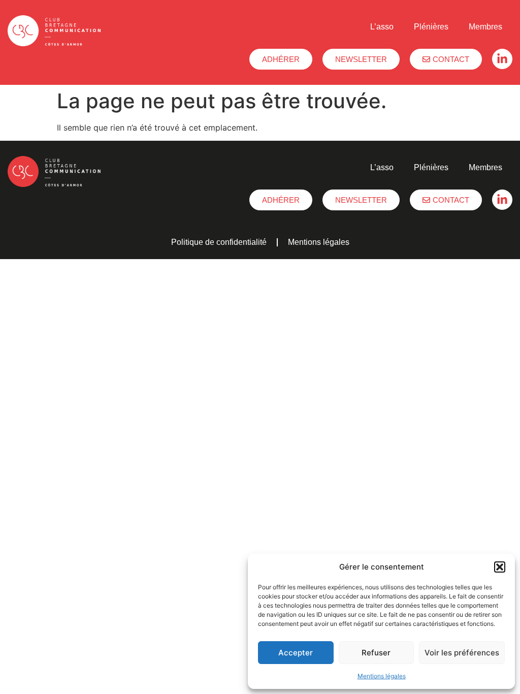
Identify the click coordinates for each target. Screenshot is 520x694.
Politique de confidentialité (219, 242)
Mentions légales (382, 676)
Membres (485, 26)
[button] (500, 567)
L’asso (382, 26)
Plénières (431, 26)
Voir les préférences (462, 652)
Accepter (295, 652)
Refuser (376, 652)
